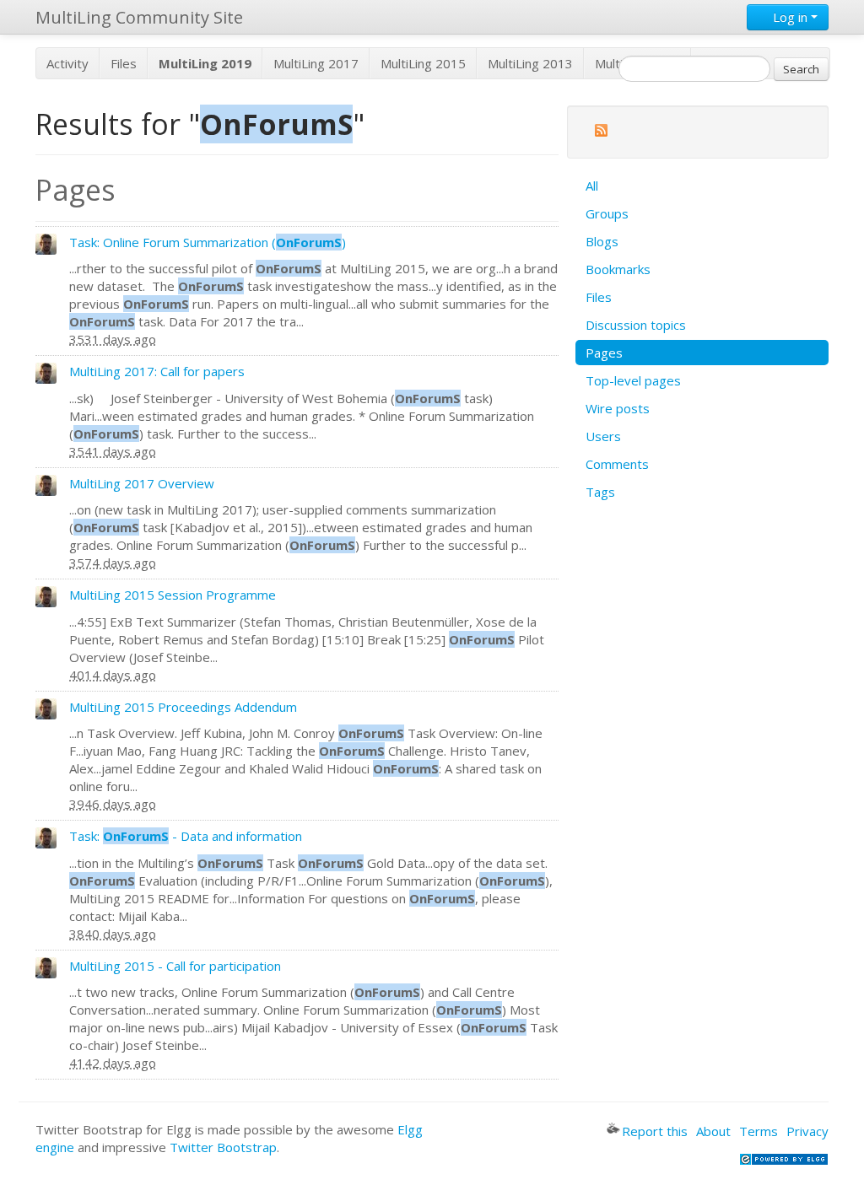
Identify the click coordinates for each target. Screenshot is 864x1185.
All (592, 185)
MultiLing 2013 (530, 63)
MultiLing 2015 (423, 63)
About (713, 1131)
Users (603, 436)
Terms (758, 1131)
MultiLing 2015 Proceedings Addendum (183, 706)
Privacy (807, 1131)
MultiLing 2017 (316, 63)
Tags (600, 491)
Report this (655, 1131)
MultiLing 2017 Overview (141, 483)
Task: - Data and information (185, 835)
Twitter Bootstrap (223, 1147)
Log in (790, 16)
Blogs (602, 241)
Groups (607, 213)
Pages (604, 352)
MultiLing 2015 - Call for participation (175, 965)
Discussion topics (636, 324)
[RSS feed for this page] (600, 133)
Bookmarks (618, 269)
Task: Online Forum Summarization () (207, 242)
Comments (617, 463)
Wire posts (618, 408)
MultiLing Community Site (139, 17)
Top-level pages (633, 380)
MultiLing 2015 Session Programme (172, 594)
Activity (67, 63)
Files (124, 63)
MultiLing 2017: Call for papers (157, 371)
